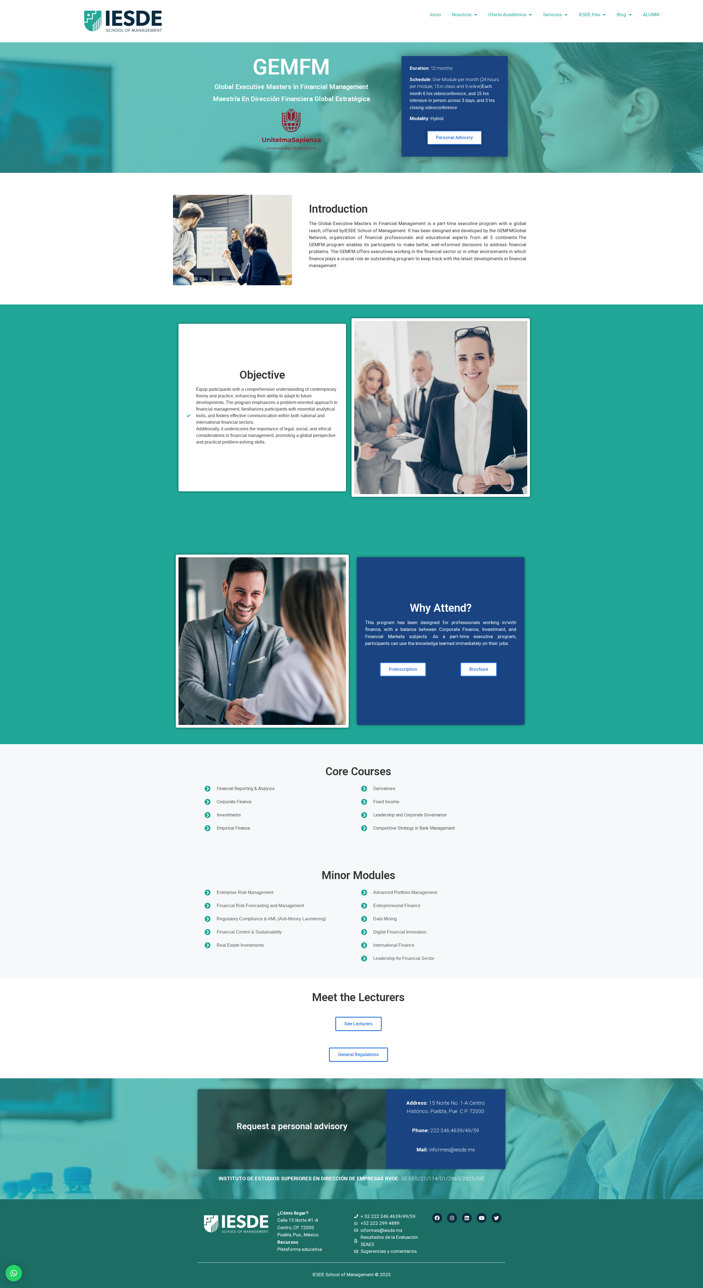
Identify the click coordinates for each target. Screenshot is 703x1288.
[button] (13, 1273)
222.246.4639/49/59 (445, 1130)
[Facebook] (437, 1218)
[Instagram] (452, 1218)
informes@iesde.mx (446, 1149)
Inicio (435, 14)
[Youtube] (482, 1218)
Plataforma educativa (299, 1249)
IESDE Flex (589, 14)
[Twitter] (496, 1218)
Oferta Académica (507, 14)
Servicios (552, 14)
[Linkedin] (467, 1218)
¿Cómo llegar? (292, 1213)
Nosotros (462, 14)
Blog (621, 14)
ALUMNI (651, 14)
